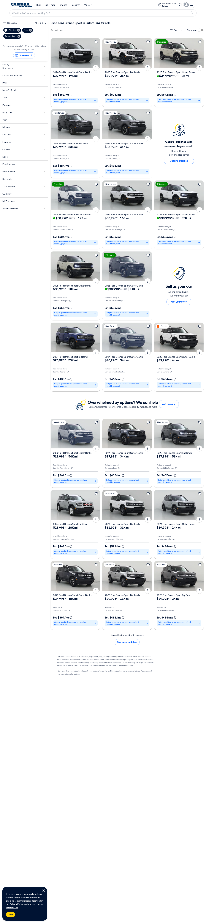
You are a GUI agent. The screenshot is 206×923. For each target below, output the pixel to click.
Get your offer (179, 301)
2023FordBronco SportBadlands (174, 452)
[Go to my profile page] (189, 5)
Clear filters (40, 23)
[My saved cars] (180, 5)
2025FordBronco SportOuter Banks (176, 72)
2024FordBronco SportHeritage (70, 523)
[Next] (96, 53)
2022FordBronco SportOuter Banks (72, 452)
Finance (63, 5)
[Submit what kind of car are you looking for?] (192, 13)
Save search (25, 55)
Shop (38, 5)
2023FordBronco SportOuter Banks (124, 143)
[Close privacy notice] (43, 890)
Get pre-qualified (179, 160)
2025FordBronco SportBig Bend (174, 595)
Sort (176, 30)
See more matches (127, 642)
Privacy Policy (16, 904)
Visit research (169, 404)
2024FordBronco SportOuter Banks (72, 72)
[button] (12, 30)
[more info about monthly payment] (71, 94)
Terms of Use (12, 907)
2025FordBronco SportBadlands (122, 72)
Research (75, 5)
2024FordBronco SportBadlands (70, 143)
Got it (11, 914)
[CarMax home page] (21, 5)
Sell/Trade (50, 5)
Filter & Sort (12, 23)
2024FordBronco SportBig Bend (70, 356)
